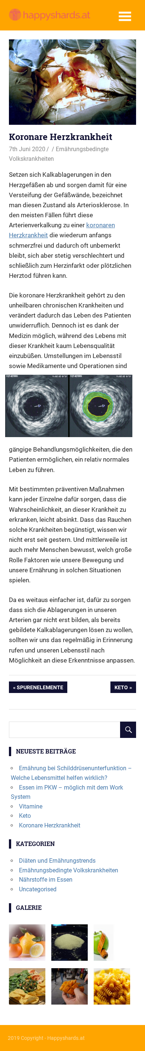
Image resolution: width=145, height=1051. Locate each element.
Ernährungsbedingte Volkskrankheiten (68, 870)
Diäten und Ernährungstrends (57, 860)
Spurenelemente (39, 688)
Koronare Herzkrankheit (49, 825)
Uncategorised (38, 889)
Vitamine (30, 806)
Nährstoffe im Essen (45, 879)
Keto (121, 688)
